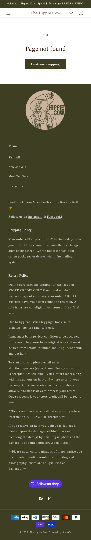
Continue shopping (45, 64)
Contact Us (15, 186)
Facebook (54, 216)
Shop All (14, 157)
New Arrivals (17, 167)
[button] (8, 12)
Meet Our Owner (19, 176)
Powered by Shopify (59, 532)
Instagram (35, 216)
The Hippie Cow (39, 532)
